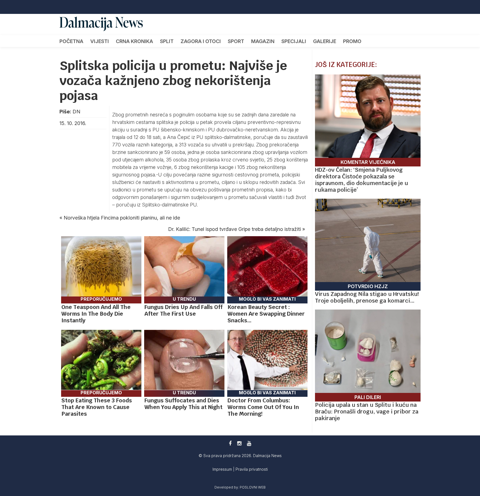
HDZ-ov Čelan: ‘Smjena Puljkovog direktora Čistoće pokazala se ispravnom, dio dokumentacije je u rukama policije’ (361, 179)
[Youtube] (249, 443)
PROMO (352, 41)
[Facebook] (230, 443)
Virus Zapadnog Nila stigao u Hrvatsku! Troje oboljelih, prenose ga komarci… (367, 297)
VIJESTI (99, 41)
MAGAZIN (262, 41)
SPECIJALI (293, 41)
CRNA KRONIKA (134, 41)
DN (76, 111)
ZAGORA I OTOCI (201, 41)
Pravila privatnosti (252, 469)
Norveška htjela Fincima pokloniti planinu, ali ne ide (122, 218)
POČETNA (71, 41)
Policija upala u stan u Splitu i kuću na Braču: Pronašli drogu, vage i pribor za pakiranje (366, 411)
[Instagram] (239, 443)
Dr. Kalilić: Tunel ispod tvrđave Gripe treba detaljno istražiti (234, 229)
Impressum (222, 469)
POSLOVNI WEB (253, 487)
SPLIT (167, 41)
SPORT (236, 41)
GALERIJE (324, 41)
